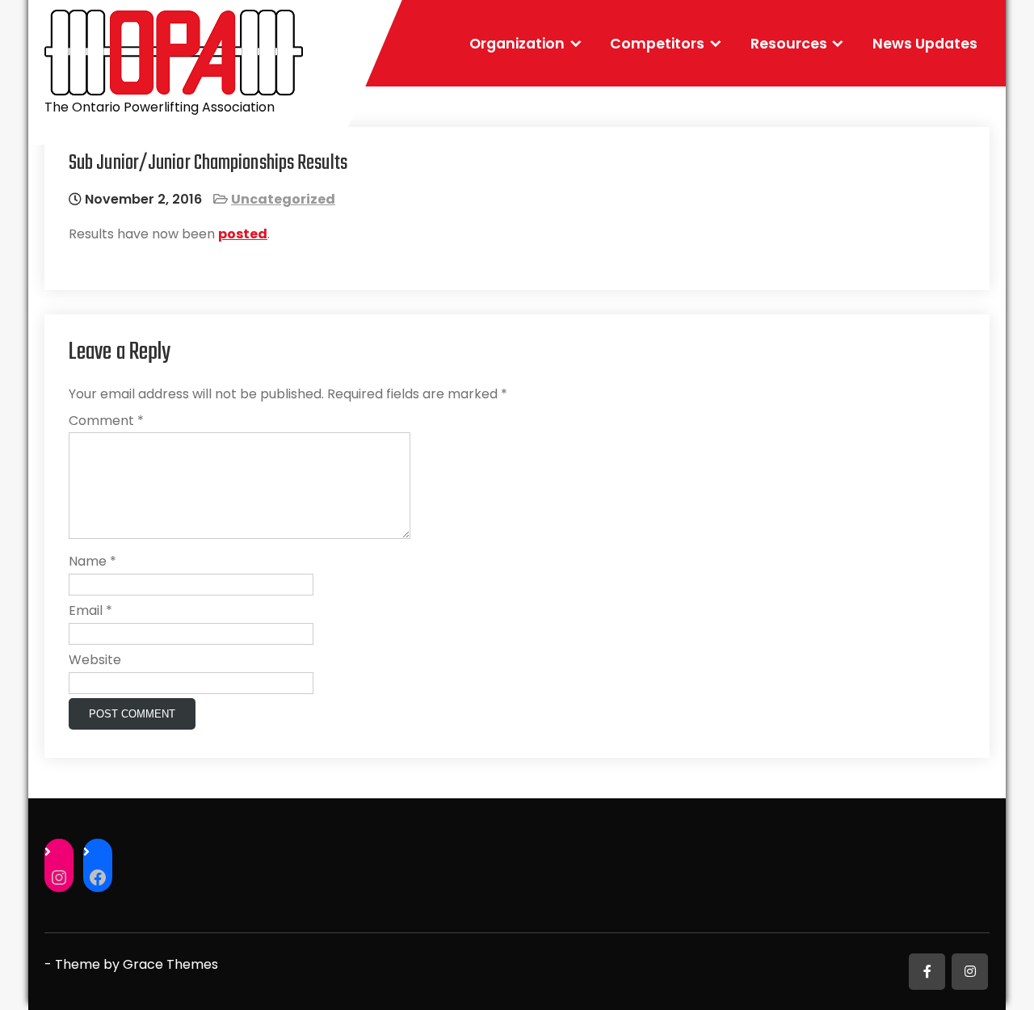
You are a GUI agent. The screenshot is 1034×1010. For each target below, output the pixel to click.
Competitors (657, 43)
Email (90, 610)
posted (242, 234)
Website (95, 659)
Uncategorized (283, 199)
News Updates (924, 43)
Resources (788, 43)
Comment (106, 420)
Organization (517, 43)
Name (92, 561)
